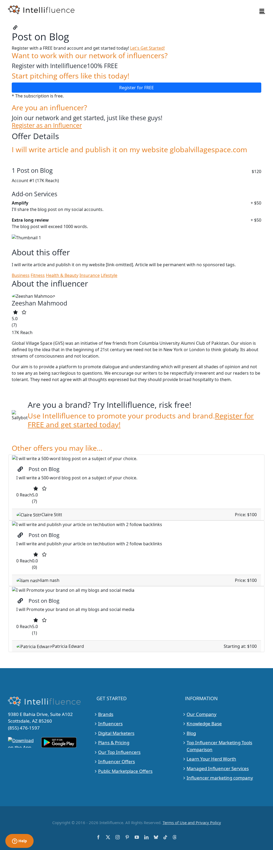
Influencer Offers (116, 761)
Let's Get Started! (147, 48)
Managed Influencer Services (218, 768)
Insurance (89, 275)
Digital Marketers (116, 733)
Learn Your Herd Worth (211, 759)
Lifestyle (109, 275)
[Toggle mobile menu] (262, 11)
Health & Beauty (62, 275)
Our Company (201, 714)
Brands (105, 714)
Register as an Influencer (47, 125)
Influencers (110, 723)
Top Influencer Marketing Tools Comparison (219, 746)
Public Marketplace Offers (125, 771)
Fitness (38, 275)
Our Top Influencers (119, 752)
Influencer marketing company (220, 778)
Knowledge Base (204, 723)
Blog (191, 733)
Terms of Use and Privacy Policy (192, 822)
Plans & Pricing (113, 742)
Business (21, 275)
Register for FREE (136, 88)
